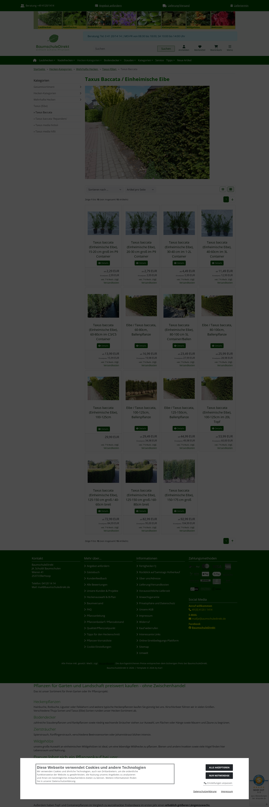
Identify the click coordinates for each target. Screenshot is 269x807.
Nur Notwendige (219, 775)
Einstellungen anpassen (219, 783)
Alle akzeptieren (219, 767)
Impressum (227, 791)
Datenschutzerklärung (205, 791)
